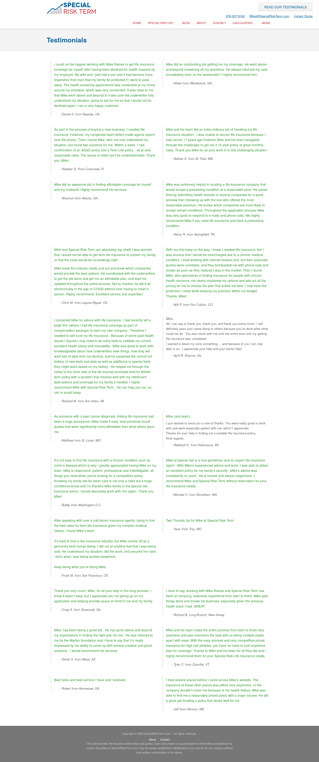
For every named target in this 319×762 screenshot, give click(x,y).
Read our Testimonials (285, 6)
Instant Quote (303, 16)
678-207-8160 (235, 16)
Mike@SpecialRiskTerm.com (269, 16)
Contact (219, 23)
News (266, 23)
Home (137, 23)
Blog (186, 23)
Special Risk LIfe (161, 23)
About (201, 23)
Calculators (243, 23)
